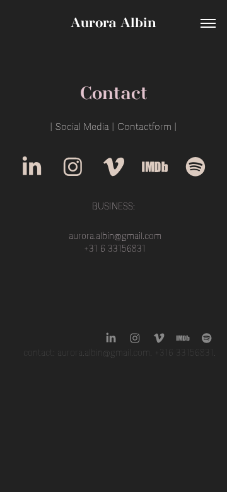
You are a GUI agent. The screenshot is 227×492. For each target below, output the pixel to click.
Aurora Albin (113, 24)
